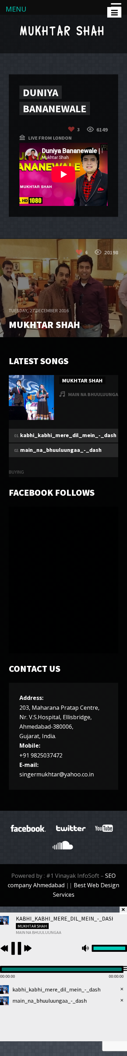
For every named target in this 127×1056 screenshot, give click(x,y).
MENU (16, 9)
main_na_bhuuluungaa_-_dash (61, 449)
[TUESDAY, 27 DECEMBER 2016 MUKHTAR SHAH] (63, 335)
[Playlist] (123, 968)
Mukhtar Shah (82, 380)
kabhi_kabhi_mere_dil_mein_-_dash (68, 435)
